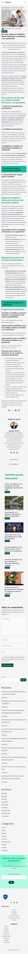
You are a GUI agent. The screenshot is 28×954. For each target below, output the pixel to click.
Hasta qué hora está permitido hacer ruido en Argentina (13, 537)
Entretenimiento (6, 842)
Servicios (3, 845)
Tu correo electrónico (14, 874)
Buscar (3, 677)
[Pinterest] (15, 410)
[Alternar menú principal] (24, 2)
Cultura (3, 830)
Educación (4, 839)
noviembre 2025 (5, 813)
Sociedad (4, 847)
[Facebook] (9, 410)
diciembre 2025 (5, 810)
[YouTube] (17, 902)
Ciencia (3, 827)
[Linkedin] (19, 410)
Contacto (14, 914)
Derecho (7, 7)
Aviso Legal (14, 912)
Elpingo (8, 2)
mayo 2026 (4, 796)
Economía (4, 836)
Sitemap (14, 920)
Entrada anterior (14, 459)
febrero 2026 (4, 805)
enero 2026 (4, 807)
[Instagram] (14, 452)
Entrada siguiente (14, 464)
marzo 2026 (4, 802)
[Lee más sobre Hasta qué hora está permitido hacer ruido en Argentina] (14, 527)
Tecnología (4, 850)
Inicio (2, 7)
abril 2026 (4, 799)
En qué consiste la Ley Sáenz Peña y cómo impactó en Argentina (13, 549)
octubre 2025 (5, 816)
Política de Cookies (14, 916)
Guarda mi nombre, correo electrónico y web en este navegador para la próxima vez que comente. (13, 659)
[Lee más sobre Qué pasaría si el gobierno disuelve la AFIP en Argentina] (14, 503)
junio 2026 (4, 793)
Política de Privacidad (14, 918)
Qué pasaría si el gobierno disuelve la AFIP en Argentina (13, 514)
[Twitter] (12, 410)
